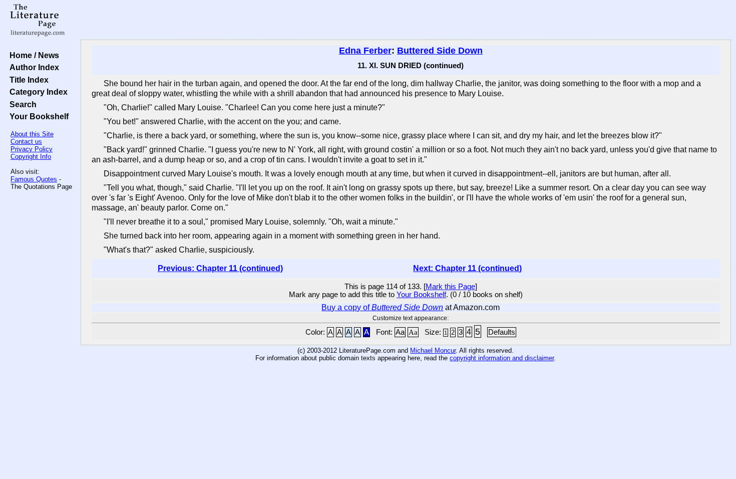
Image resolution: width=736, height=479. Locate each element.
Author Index (32, 67)
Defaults (501, 332)
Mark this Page (450, 287)
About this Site (32, 134)
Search (21, 104)
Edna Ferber (365, 51)
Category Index (37, 91)
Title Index (27, 79)
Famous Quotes (34, 179)
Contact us (26, 141)
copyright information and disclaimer (502, 358)
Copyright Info (31, 156)
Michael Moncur (433, 350)
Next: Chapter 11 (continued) (467, 268)
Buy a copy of (382, 307)
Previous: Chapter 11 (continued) (220, 268)
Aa (400, 332)
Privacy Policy (32, 149)
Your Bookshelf (37, 116)
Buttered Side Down (440, 51)
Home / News (32, 55)
